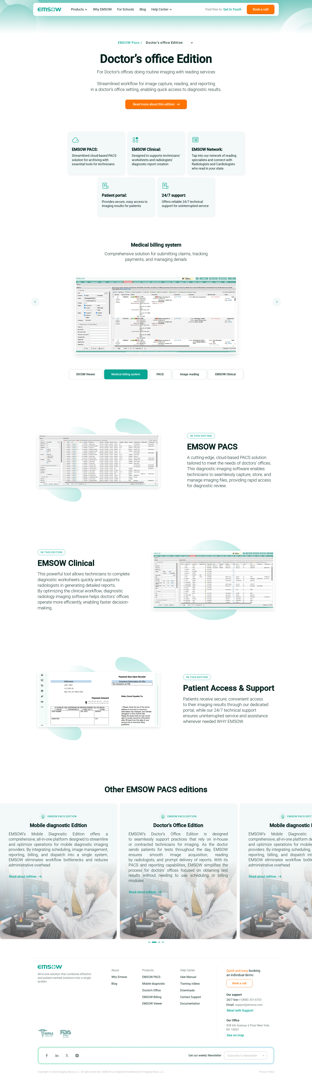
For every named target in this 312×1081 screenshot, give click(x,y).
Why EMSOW (102, 9)
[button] (35, 302)
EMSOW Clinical (225, 374)
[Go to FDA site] (65, 1033)
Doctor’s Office (151, 990)
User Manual (188, 977)
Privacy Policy (266, 1071)
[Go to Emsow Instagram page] (77, 1055)
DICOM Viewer (85, 374)
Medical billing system (125, 374)
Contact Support (190, 997)
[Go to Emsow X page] (67, 1055)
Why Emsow (119, 977)
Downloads (187, 990)
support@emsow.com (249, 1005)
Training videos (190, 983)
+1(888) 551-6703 (250, 999)
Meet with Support (240, 1010)
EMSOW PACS (151, 977)
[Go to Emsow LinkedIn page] (56, 1055)
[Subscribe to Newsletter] (263, 1055)
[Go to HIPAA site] (46, 1033)
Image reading (189, 374)
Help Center (159, 9)
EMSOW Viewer (152, 1003)
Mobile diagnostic (153, 983)
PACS (160, 374)
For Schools (125, 9)
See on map (235, 1035)
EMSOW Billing (151, 997)
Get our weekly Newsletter (204, 1055)
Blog (143, 9)
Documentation (190, 1003)
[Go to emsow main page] (49, 9)
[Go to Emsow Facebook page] (46, 1055)
